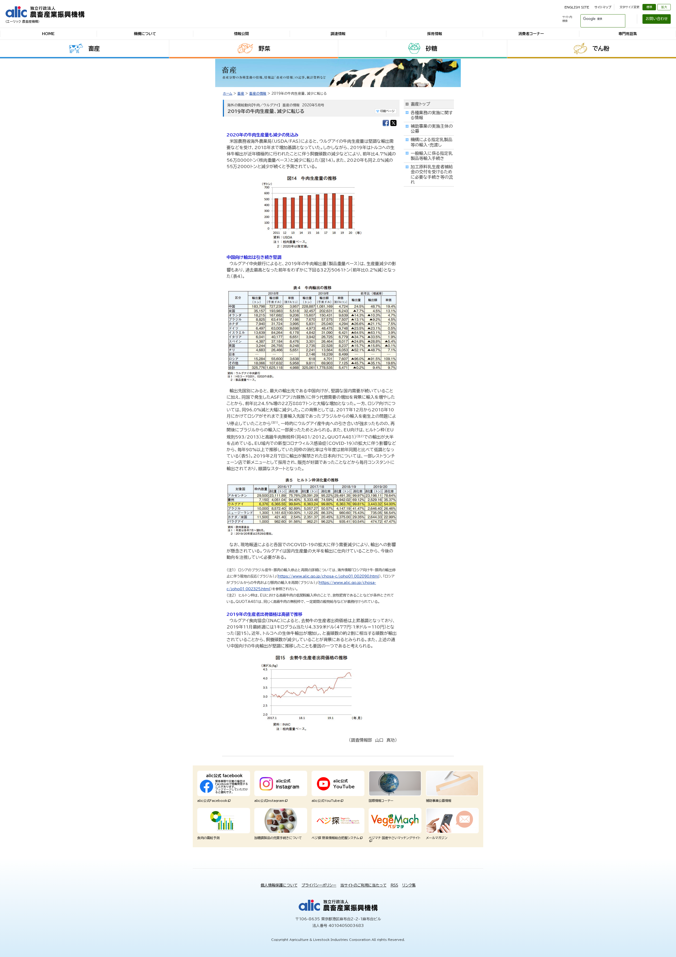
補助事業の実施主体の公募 (432, 128)
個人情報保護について (279, 885)
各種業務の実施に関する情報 (432, 115)
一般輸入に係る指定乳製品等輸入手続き (432, 155)
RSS (394, 885)
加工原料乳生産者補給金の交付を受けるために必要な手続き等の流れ (432, 174)
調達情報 (338, 34)
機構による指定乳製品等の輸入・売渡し (431, 142)
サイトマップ (602, 7)
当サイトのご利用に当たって (363, 885)
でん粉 (600, 48)
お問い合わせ (657, 19)
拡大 (664, 7)
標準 (649, 7)
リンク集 (409, 885)
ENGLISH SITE (577, 7)
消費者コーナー (531, 34)
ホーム (227, 93)
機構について (145, 34)
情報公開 (241, 34)
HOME (48, 34)
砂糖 (431, 48)
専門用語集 (627, 34)
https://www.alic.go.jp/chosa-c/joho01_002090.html (328, 576)
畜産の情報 (257, 93)
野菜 (264, 48)
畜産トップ (420, 104)
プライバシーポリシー (319, 885)
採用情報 (434, 34)
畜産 (94, 48)
